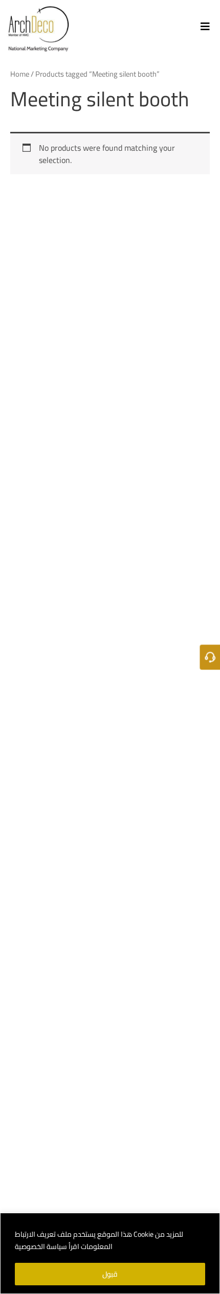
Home (19, 74)
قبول (110, 1274)
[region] (110, 1253)
